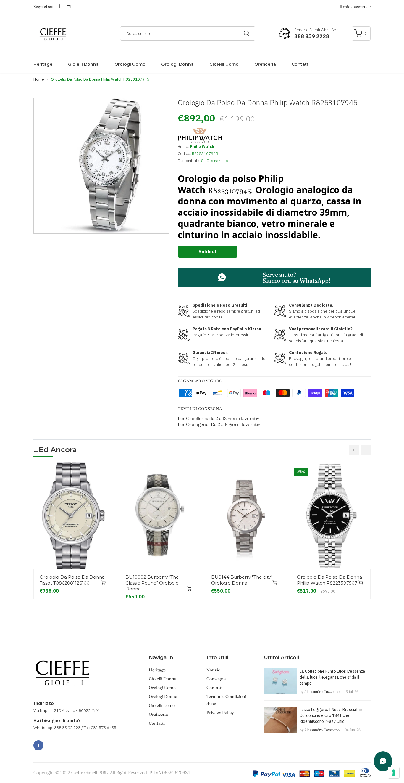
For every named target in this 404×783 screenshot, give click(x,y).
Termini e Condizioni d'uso (226, 700)
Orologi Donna (177, 64)
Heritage (42, 64)
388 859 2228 (311, 36)
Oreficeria (265, 64)
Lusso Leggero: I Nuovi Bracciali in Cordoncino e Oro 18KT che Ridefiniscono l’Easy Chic (331, 715)
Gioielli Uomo (224, 64)
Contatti (301, 64)
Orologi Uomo (130, 64)
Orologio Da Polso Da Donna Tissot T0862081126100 (72, 580)
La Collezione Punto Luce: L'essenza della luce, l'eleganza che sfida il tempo (332, 677)
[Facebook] (38, 745)
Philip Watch (202, 146)
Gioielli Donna (83, 64)
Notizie (213, 669)
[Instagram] (51, 742)
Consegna (216, 678)
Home (38, 79)
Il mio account (354, 6)
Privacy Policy (220, 712)
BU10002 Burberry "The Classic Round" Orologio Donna (152, 583)
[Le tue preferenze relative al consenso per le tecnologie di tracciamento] (393, 772)
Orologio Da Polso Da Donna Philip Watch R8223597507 (329, 580)
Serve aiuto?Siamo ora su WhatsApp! (296, 277)
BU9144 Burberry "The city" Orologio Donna (241, 580)
